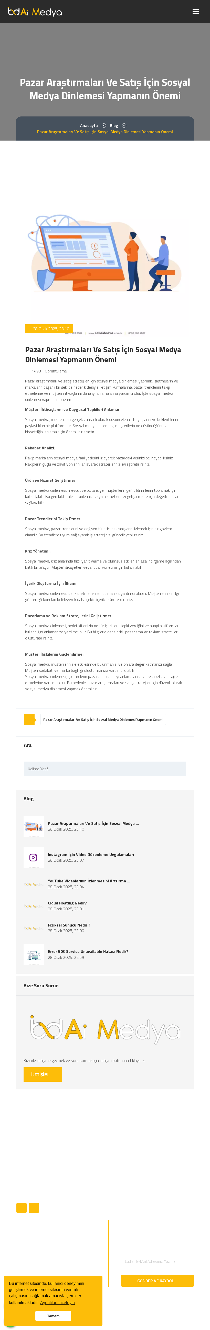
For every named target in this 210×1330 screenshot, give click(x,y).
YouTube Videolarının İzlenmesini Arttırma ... (89, 881)
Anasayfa (89, 125)
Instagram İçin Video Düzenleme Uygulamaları (91, 854)
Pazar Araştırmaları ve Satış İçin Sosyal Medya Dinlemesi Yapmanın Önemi (103, 719)
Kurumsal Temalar (31, 1247)
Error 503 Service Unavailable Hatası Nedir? (88, 951)
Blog (114, 125)
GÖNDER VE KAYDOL (156, 1281)
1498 (36, 371)
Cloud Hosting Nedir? (67, 903)
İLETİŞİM (40, 1074)
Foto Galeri (117, 1195)
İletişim (114, 1204)
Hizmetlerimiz (119, 1178)
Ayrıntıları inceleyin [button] (57, 1303)
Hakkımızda (117, 1160)
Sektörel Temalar (30, 1238)
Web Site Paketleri (31, 1265)
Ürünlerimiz (117, 1169)
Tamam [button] (53, 1316)
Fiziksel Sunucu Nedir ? (69, 925)
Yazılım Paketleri (30, 1256)
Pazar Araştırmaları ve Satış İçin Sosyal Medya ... (93, 823)
